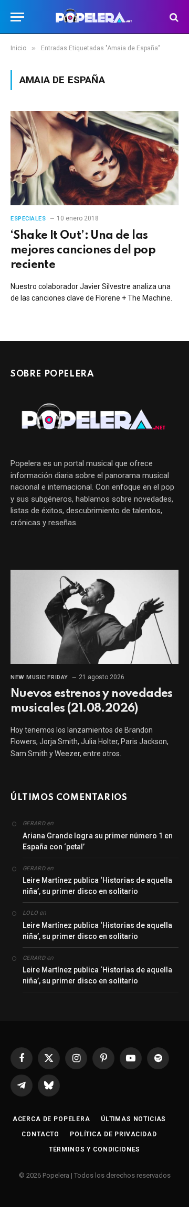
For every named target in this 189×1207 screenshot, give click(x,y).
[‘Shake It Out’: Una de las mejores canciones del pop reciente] (94, 158)
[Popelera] (95, 17)
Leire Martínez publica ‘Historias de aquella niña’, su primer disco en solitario (97, 885)
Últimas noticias (133, 1119)
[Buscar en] (172, 17)
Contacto (40, 1134)
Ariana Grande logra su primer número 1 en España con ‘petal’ (98, 841)
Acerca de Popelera (51, 1119)
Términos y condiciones (94, 1149)
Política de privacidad (113, 1134)
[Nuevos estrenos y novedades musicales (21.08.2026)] (94, 617)
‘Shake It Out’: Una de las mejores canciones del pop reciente (82, 250)
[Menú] (17, 17)
